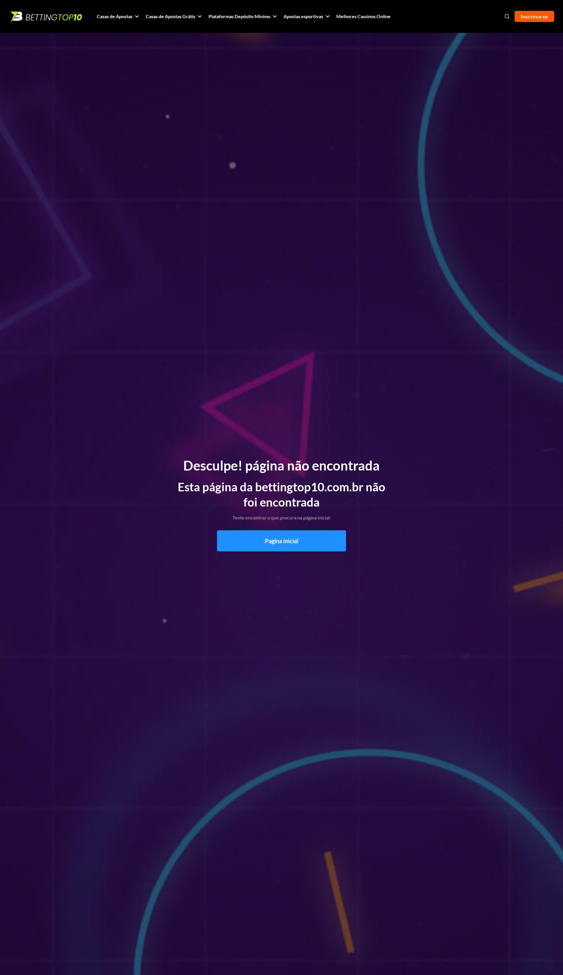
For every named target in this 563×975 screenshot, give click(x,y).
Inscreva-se (534, 16)
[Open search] (507, 16)
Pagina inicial (281, 540)
